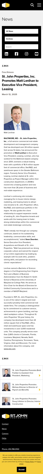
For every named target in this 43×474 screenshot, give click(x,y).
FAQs (4, 438)
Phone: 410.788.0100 (10, 449)
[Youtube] (36, 54)
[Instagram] (26, 54)
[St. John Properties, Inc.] (14, 5)
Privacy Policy (29, 462)
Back (5, 65)
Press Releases (8, 72)
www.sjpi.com (9, 348)
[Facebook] (16, 54)
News (4, 428)
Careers (5, 433)
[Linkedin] (6, 54)
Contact (5, 424)
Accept (21, 469)
